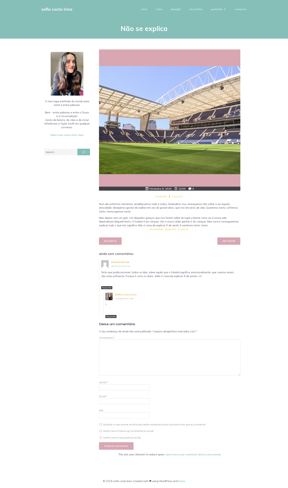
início (144, 9)
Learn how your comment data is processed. (193, 454)
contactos (240, 9)
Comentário (107, 337)
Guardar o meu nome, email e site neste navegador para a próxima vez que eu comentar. (154, 424)
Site (101, 410)
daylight (176, 9)
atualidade (161, 196)
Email (103, 396)
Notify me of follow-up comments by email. (128, 431)
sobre (159, 9)
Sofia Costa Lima (125, 294)
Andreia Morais (120, 262)
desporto (177, 196)
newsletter (195, 9)
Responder (107, 288)
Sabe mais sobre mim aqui (66, 135)
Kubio (181, 481)
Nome (103, 382)
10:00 (182, 188)
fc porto (183, 229)
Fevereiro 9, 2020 (161, 188)
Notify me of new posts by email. (122, 437)
